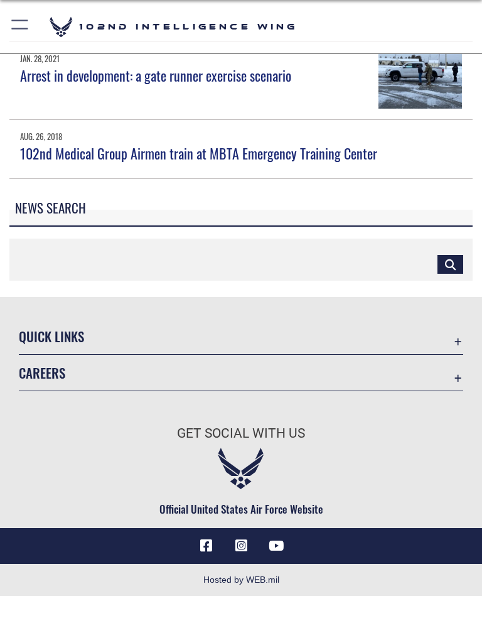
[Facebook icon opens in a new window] (205, 545)
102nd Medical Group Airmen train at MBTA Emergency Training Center (198, 153)
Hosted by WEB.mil (241, 580)
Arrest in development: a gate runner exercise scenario (155, 75)
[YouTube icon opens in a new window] (276, 545)
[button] (20, 26)
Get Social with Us (241, 433)
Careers (42, 372)
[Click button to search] (450, 264)
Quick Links (51, 336)
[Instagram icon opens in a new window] (241, 545)
